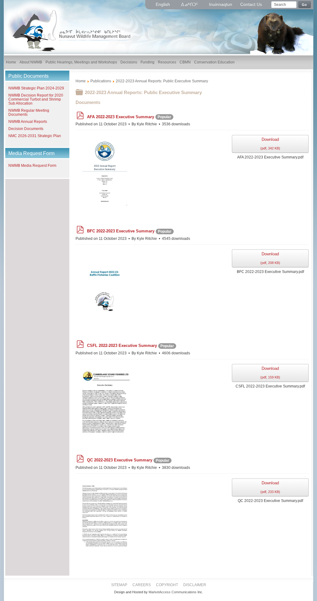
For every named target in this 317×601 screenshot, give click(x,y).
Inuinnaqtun (220, 4)
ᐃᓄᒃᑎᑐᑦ (190, 4)
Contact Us (251, 4)
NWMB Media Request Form (32, 165)
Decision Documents (25, 129)
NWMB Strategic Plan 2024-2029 (36, 88)
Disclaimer (194, 585)
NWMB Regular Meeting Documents (28, 112)
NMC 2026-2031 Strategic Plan (34, 136)
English (163, 4)
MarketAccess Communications (173, 592)
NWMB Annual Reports (27, 121)
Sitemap (119, 585)
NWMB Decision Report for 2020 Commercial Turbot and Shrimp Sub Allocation (35, 99)
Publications (100, 81)
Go (304, 4)
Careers (141, 585)
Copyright (167, 585)
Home (81, 81)
